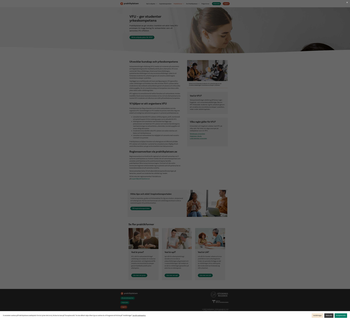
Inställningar (317, 315)
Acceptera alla (341, 315)
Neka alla (329, 315)
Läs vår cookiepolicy (139, 315)
